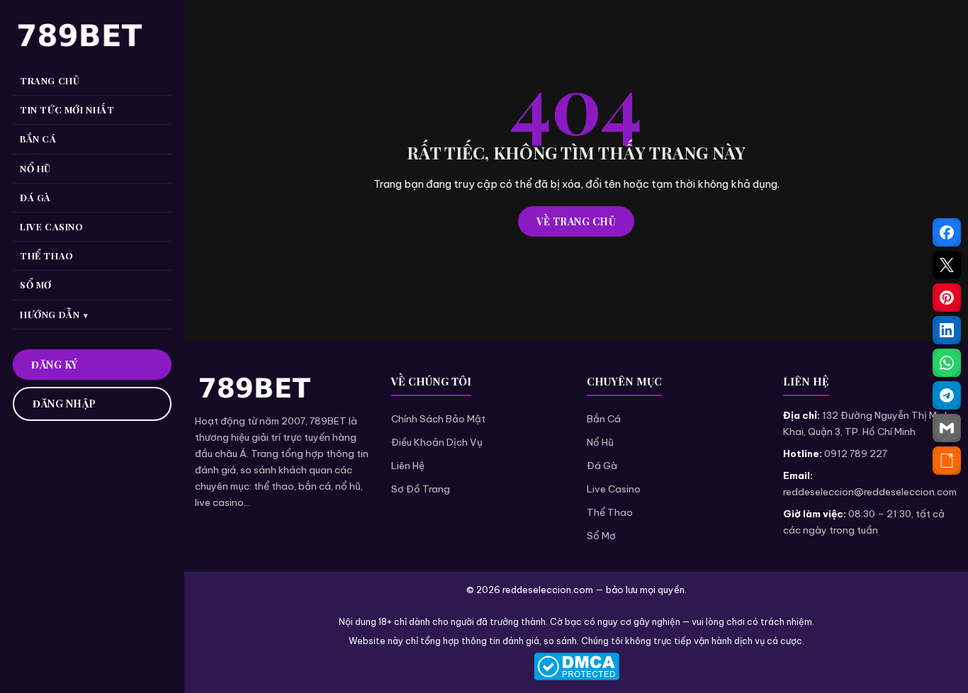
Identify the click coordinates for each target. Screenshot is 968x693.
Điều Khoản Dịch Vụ (437, 442)
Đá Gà (602, 465)
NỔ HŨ (35, 168)
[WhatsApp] (947, 363)
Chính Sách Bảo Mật (438, 418)
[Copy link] (947, 460)
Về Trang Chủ (576, 221)
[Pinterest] (947, 297)
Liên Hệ (407, 465)
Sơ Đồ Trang (420, 489)
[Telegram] (947, 395)
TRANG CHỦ (49, 80)
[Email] (947, 428)
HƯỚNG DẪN (49, 314)
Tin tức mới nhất (67, 109)
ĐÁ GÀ (35, 197)
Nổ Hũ (600, 442)
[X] (947, 265)
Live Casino (614, 489)
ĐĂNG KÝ (54, 364)
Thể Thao (610, 512)
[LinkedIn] (947, 330)
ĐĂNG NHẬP (64, 403)
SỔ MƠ (36, 284)
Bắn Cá (604, 418)
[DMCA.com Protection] (576, 666)
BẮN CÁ (38, 139)
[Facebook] (947, 232)
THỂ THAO (47, 255)
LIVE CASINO (52, 226)
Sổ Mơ (601, 535)
